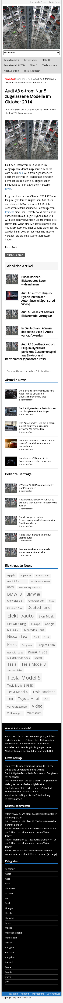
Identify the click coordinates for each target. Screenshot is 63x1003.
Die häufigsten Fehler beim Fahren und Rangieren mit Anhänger (37, 410)
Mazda (8, 927)
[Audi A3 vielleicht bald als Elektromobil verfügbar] (12, 316)
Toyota (8, 972)
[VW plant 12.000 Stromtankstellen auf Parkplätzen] (11, 490)
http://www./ (11, 813)
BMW (8, 188)
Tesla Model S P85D (14, 65)
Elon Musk (46, 616)
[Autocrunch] (31, 27)
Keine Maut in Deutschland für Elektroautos (35, 536)
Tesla (11, 664)
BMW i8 (46, 60)
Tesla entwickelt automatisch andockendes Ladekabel (34, 551)
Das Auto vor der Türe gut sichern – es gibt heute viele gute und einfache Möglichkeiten (37, 425)
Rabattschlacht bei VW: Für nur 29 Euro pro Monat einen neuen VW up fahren (38, 502)
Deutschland (39, 607)
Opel (36, 637)
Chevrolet (10, 888)
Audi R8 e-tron (40, 581)
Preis (12, 644)
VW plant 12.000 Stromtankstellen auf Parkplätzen (36, 486)
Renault (9, 962)
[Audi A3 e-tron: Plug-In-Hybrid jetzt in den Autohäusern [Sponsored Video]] (12, 297)
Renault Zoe (37, 652)
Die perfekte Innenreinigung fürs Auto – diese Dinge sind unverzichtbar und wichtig (36, 393)
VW (7, 981)
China (51, 601)
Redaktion (12, 993)
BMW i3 (33, 65)
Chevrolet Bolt (15, 600)
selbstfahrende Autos (18, 657)
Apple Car (25, 575)
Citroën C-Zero (15, 608)
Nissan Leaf (18, 636)
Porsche (9, 212)
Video (37, 706)
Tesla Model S (11, 60)
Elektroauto (20, 615)
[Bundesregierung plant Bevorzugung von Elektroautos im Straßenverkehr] (11, 523)
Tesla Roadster (32, 70)
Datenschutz (53, 993)
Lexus (8, 923)
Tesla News (54, 2)
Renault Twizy (15, 652)
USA (46, 699)
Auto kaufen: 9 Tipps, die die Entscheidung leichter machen (35, 459)
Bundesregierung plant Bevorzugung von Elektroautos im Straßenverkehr (37, 520)
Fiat (7, 898)
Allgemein (10, 868)
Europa (35, 624)
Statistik (38, 657)
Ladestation (13, 630)
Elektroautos (47, 740)
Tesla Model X (49, 65)
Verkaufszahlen (17, 706)
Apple (11, 575)
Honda (8, 913)
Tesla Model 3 (33, 664)
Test (10, 699)
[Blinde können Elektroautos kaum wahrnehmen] (12, 281)
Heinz (52, 109)
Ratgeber (10, 957)
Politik (46, 637)
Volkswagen (14, 713)
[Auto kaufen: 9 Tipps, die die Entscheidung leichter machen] (11, 463)
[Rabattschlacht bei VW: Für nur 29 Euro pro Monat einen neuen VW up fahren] (11, 505)
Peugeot (9, 947)
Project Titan (46, 645)
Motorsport (11, 937)
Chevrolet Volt (36, 600)
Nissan (8, 942)
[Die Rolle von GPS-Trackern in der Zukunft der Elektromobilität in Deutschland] (11, 446)
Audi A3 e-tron (11, 70)
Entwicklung (16, 623)
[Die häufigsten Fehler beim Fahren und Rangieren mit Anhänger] (11, 414)
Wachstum (34, 713)
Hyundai (9, 918)
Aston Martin (42, 575)
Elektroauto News (37, 2)
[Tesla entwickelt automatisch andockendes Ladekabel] (11, 555)
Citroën (9, 893)
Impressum (38, 993)
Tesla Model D (14, 670)
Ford (7, 903)
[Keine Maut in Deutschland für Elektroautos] (11, 540)
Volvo (8, 976)
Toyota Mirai (30, 60)
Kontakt (25, 993)
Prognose (27, 645)
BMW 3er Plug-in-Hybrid (29, 587)
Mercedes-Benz (34, 630)
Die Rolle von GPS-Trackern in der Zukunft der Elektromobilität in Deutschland (37, 443)
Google (49, 624)
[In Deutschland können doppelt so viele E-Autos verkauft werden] (12, 333)
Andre (8, 850)
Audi (10, 113)
